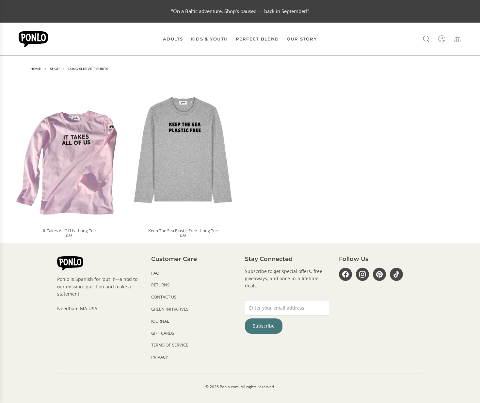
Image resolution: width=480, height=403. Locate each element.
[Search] (426, 39)
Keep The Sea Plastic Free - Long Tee (183, 231)
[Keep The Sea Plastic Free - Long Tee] (183, 150)
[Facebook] (345, 274)
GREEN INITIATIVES (169, 309)
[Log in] (442, 39)
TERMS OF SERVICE (169, 345)
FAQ (155, 273)
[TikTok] (396, 274)
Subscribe (264, 326)
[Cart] (457, 39)
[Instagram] (362, 274)
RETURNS (160, 285)
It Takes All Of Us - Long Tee (69, 231)
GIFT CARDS (162, 333)
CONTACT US (163, 297)
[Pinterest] (379, 274)
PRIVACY (159, 357)
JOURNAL (160, 321)
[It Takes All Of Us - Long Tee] (69, 150)
